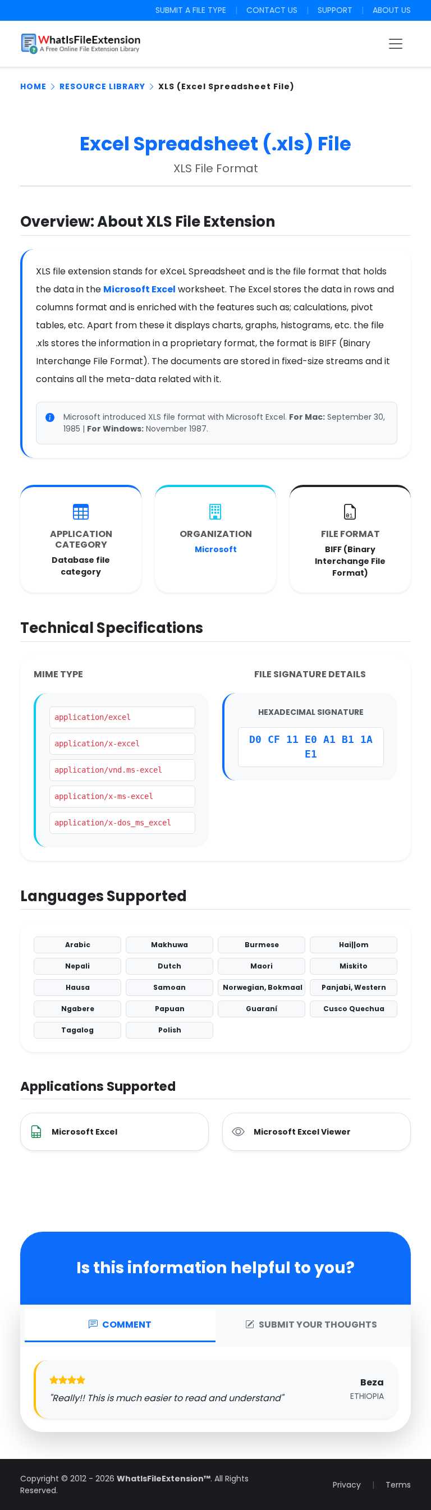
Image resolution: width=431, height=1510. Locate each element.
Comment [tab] (127, 1324)
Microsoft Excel (139, 289)
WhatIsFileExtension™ (163, 1478)
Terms (398, 1484)
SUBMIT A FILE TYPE (190, 10)
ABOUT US (392, 10)
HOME (33, 86)
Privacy (347, 1484)
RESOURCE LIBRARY (102, 86)
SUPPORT (335, 10)
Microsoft (216, 549)
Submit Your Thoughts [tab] (318, 1324)
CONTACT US (271, 10)
